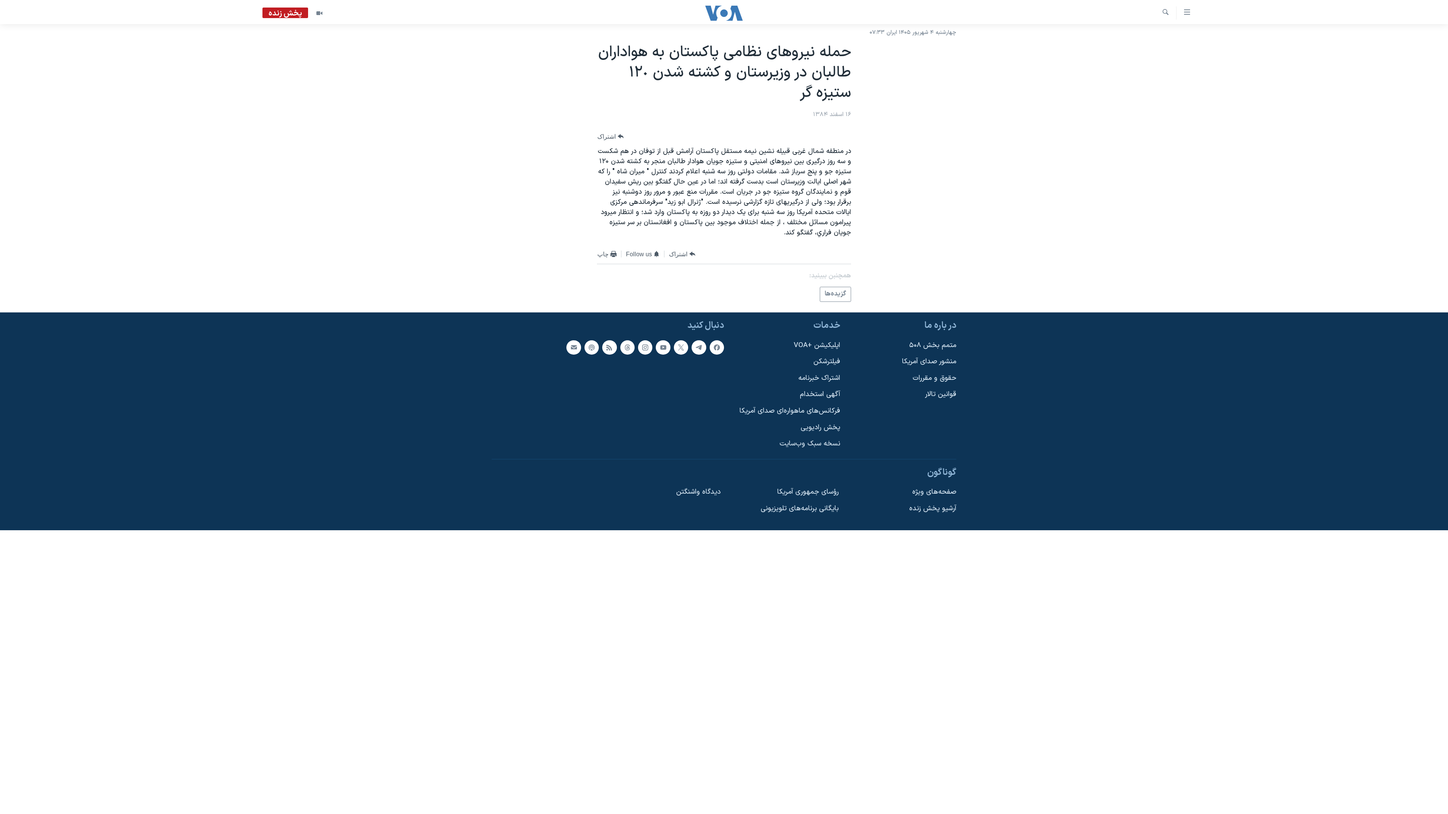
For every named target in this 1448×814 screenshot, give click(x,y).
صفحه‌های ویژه (934, 492)
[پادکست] (591, 347)
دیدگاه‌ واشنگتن (698, 492)
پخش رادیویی (820, 427)
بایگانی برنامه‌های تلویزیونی (800, 508)
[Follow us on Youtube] (663, 347)
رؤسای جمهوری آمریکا (808, 492)
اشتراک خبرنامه (819, 378)
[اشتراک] (573, 347)
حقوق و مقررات (934, 378)
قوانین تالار (940, 394)
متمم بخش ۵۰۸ (932, 345)
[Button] (610, 137)
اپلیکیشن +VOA (817, 345)
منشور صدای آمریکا (929, 362)
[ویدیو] (319, 13)
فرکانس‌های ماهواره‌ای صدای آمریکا (789, 411)
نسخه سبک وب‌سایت (809, 444)
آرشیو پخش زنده (932, 508)
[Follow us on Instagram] (645, 347)
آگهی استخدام (820, 394)
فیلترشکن (826, 362)
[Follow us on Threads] (627, 347)
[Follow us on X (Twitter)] (681, 347)
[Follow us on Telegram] (699, 347)
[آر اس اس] (609, 347)
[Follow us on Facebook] (717, 347)
